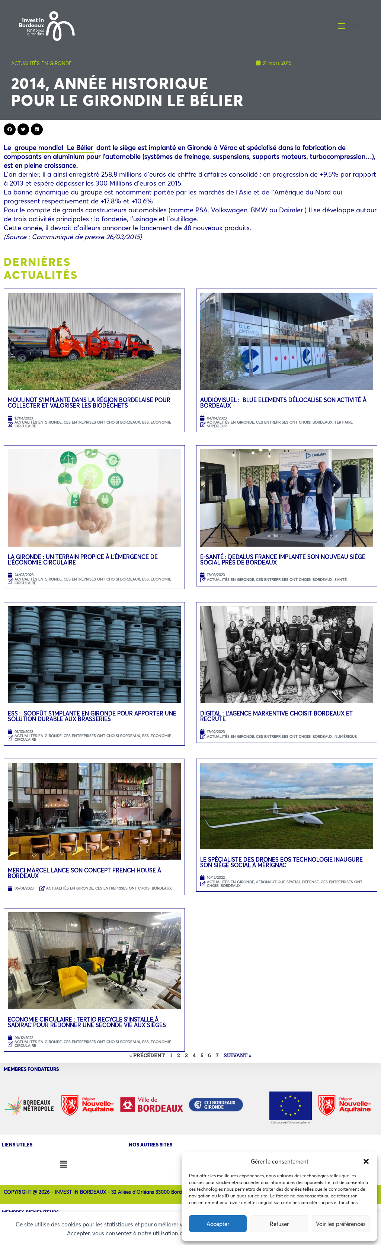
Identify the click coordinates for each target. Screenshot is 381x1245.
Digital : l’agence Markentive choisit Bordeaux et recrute (276, 716)
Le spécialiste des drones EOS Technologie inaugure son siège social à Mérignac (281, 862)
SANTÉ (340, 579)
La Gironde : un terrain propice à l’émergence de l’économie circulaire (83, 559)
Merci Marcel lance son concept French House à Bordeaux (84, 872)
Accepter (217, 1224)
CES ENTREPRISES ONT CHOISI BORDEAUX (102, 422)
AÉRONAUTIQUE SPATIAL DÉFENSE (287, 881)
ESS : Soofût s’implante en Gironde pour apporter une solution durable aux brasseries (92, 716)
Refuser (279, 1224)
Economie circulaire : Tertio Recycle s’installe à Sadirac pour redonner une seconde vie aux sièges (87, 1022)
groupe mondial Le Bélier (53, 147)
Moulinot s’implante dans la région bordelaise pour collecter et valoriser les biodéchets (89, 402)
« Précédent (147, 1055)
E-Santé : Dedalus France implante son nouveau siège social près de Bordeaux (282, 559)
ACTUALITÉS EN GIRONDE (41, 63)
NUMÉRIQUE (345, 736)
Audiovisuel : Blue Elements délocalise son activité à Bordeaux (283, 402)
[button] (366, 1161)
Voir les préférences (341, 1224)
